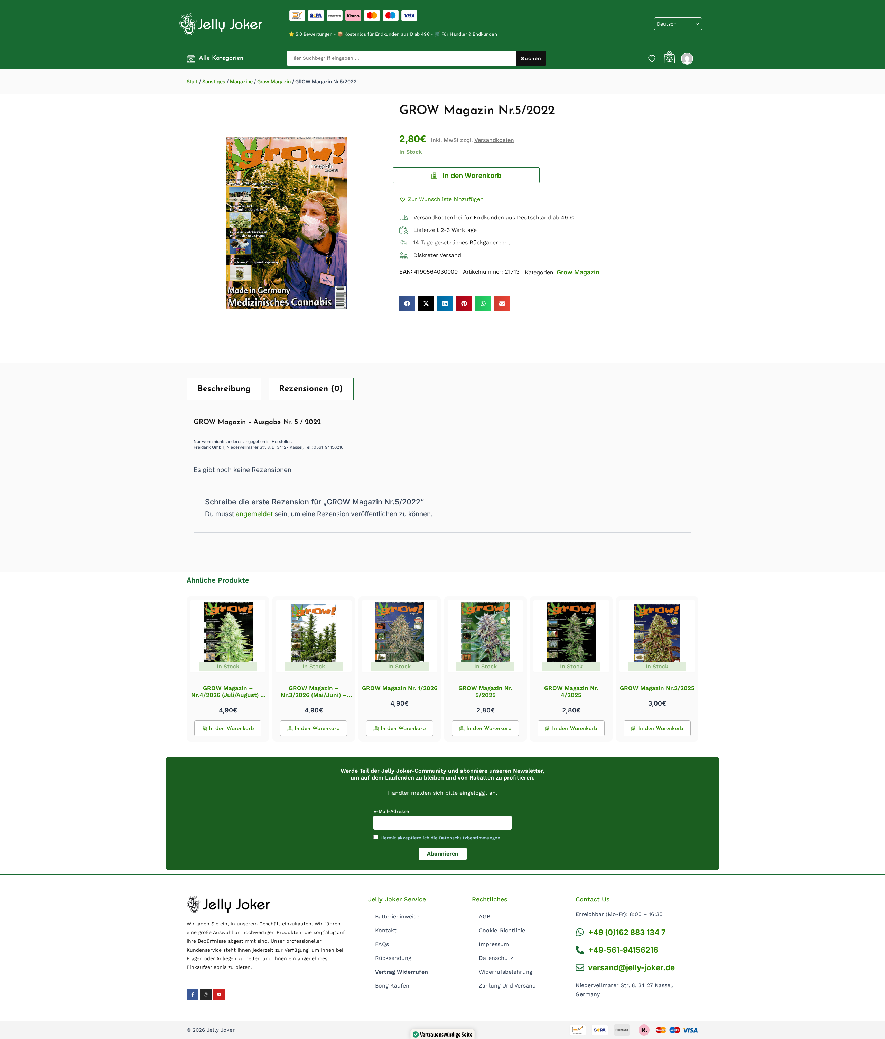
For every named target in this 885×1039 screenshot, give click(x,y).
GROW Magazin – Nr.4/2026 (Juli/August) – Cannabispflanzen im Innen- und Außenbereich (228, 698)
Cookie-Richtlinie (502, 930)
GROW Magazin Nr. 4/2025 (571, 691)
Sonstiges (213, 81)
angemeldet (254, 514)
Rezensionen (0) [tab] (311, 389)
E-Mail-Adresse (391, 811)
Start (192, 81)
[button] (441, 199)
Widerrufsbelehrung (505, 972)
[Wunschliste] (651, 58)
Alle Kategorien (221, 58)
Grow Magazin (274, 81)
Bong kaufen (392, 985)
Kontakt (386, 930)
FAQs (382, 944)
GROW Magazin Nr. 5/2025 (485, 691)
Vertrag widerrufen (401, 972)
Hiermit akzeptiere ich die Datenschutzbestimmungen (439, 837)
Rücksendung (393, 958)
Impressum (494, 944)
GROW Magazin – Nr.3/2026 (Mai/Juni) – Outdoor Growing (314, 695)
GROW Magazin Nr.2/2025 (657, 687)
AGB (484, 916)
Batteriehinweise (397, 916)
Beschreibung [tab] (224, 389)
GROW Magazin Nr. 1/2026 (399, 687)
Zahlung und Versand (507, 985)
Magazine (241, 81)
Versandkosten (494, 139)
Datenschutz (496, 958)
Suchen (531, 58)
